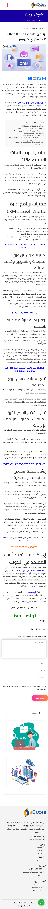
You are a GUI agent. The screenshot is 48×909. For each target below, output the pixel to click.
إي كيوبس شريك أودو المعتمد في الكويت (28, 142)
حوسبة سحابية (37, 890)
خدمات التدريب (37, 883)
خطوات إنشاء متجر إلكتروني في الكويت (15, 246)
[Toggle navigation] (5, 5)
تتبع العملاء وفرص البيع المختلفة (32, 135)
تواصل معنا (38, 144)
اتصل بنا (39, 860)
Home (40, 19)
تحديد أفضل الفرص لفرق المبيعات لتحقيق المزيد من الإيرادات (24, 137)
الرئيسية (39, 846)
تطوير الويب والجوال (35, 868)
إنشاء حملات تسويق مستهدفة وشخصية (30, 140)
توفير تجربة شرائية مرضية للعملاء (32, 133)
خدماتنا (40, 853)
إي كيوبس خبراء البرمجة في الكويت (24, 312)
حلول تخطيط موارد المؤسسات (32, 872)
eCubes (24, 28)
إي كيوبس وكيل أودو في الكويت (30, 102)
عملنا (40, 856)
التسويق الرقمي (36, 875)
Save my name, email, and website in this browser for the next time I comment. (24, 688)
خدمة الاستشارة (37, 887)
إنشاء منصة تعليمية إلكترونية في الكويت (20, 463)
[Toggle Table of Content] (41, 123)
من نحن (39, 850)
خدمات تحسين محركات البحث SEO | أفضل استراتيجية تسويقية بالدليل (20, 369)
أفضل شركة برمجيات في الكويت (33, 570)
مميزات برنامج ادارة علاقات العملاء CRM (29, 128)
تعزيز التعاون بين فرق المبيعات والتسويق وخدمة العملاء (26, 131)
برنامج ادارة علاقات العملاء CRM (32, 126)
